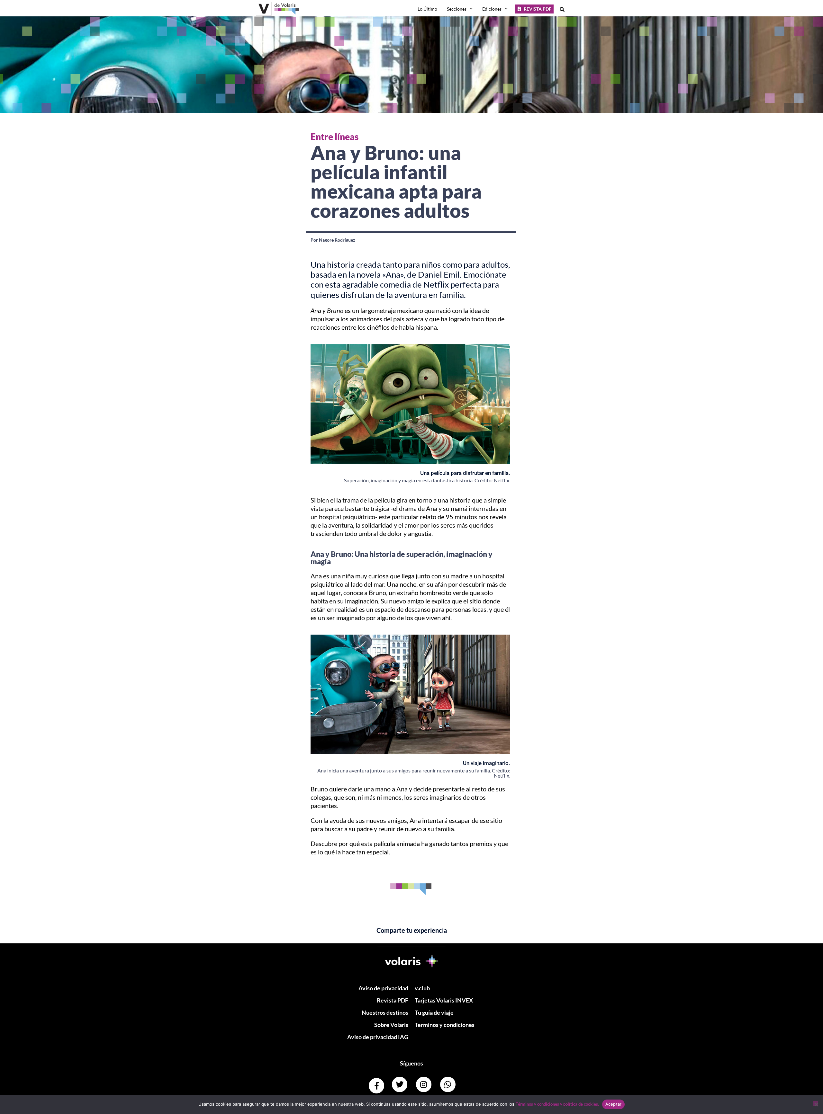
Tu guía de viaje (434, 1012)
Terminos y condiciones (445, 1024)
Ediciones (492, 9)
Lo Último (427, 9)
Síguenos (411, 1063)
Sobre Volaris (391, 1024)
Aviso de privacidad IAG (377, 1036)
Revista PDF (392, 1000)
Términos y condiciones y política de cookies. (557, 1104)
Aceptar (613, 1104)
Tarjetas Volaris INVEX (444, 1000)
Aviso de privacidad (383, 988)
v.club (422, 988)
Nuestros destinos (385, 1012)
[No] (815, 1103)
